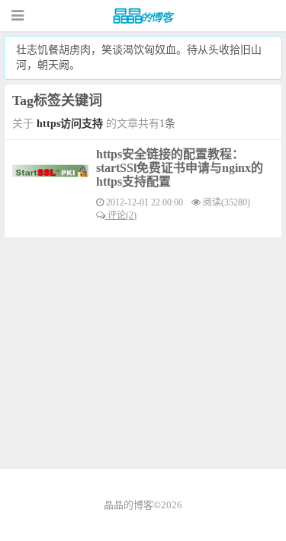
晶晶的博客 (143, 16)
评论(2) (121, 215)
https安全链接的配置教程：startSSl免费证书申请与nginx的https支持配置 (179, 168)
